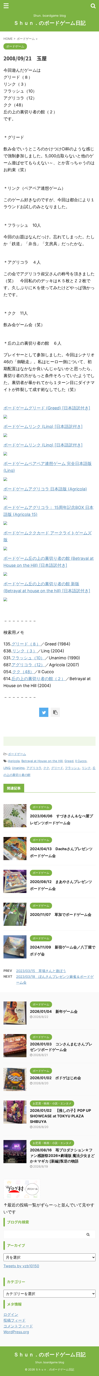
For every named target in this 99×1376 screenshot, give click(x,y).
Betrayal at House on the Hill (42, 761)
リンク (86, 768)
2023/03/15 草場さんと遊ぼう (41, 971)
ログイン (10, 1314)
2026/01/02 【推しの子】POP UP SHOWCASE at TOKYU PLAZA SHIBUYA (60, 1116)
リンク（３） (24, 650)
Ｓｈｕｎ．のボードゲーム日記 (50, 23)
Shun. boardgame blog (49, 1362)
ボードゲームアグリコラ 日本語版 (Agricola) (45, 489)
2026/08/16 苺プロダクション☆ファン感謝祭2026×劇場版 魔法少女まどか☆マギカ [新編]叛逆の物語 (62, 1155)
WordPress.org (16, 1332)
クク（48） (23, 671)
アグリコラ (33, 768)
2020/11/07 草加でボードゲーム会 (60, 914)
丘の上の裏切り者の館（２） (38, 678)
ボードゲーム (17, 754)
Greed (68, 761)
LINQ (6, 768)
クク (46, 768)
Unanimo (18, 768)
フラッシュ (72, 768)
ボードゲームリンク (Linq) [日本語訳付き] (43, 426)
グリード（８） (26, 644)
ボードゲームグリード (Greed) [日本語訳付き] (46, 408)
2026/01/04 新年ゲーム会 (54, 1011)
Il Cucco (81, 761)
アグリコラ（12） (28, 664)
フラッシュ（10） (28, 657)
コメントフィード (18, 1326)
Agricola (14, 761)
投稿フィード (14, 1320)
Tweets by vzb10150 (21, 1266)
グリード (57, 768)
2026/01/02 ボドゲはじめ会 (55, 1077)
